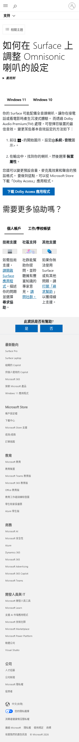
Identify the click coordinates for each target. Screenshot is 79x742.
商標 (48, 727)
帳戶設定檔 (11, 413)
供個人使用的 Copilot (16, 372)
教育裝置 (10, 468)
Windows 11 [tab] (16, 99)
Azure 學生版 (12, 511)
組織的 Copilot (13, 365)
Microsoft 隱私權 (14, 684)
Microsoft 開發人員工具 (18, 600)
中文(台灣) (17, 704)
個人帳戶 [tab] (14, 228)
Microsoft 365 (12, 379)
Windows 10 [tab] (42, 99)
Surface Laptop (13, 358)
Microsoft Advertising (16, 566)
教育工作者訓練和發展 (17, 497)
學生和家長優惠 (13, 504)
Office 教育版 (12, 490)
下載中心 (10, 420)
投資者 (9, 691)
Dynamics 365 (12, 552)
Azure (8, 545)
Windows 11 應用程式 (17, 393)
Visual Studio (12, 650)
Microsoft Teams (14, 580)
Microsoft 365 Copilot (16, 573)
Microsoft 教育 (13, 461)
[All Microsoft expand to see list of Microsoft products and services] (5, 6)
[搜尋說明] (15, 5)
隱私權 (27, 727)
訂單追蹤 (10, 441)
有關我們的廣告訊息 (16, 734)
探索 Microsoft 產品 (15, 386)
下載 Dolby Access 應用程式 (28, 191)
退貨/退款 (10, 434)
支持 (7, 15)
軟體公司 (10, 643)
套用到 (10, 78)
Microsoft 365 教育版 (16, 483)
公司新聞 (10, 677)
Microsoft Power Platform (18, 636)
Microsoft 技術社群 (15, 621)
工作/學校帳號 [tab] (39, 228)
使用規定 (38, 727)
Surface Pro (11, 351)
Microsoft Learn (13, 607)
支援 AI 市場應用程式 (16, 614)
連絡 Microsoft (13, 727)
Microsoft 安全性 (14, 538)
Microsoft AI (11, 531)
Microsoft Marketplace (17, 629)
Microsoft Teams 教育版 (18, 476)
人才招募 (10, 670)
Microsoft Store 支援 (16, 427)
